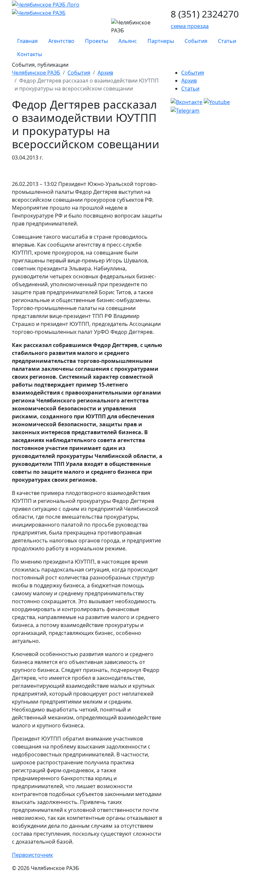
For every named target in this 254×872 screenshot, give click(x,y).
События (196, 41)
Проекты (96, 41)
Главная (27, 41)
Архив (105, 72)
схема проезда (190, 26)
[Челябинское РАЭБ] (45, 4)
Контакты (29, 54)
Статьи (227, 41)
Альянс (127, 41)
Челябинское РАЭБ (36, 72)
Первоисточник (32, 854)
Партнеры (161, 41)
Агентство (61, 41)
